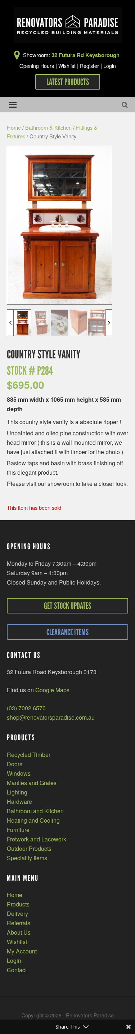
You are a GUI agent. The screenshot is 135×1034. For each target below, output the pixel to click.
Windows (19, 773)
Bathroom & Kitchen (48, 127)
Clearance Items (67, 632)
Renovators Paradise (68, 25)
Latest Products (67, 82)
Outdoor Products (29, 848)
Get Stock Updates (67, 605)
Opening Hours (36, 65)
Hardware (19, 801)
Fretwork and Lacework (36, 839)
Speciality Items (27, 858)
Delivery (17, 913)
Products (18, 904)
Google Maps (52, 690)
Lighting (17, 792)
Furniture (18, 830)
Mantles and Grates (32, 783)
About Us (19, 932)
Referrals (18, 923)
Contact (17, 970)
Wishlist (67, 65)
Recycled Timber (28, 754)
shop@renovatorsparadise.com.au (51, 717)
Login (109, 65)
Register (89, 65)
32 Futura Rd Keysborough (85, 55)
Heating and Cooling (33, 820)
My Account (22, 951)
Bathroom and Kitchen (35, 811)
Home (14, 127)
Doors (14, 764)
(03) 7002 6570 (26, 708)
